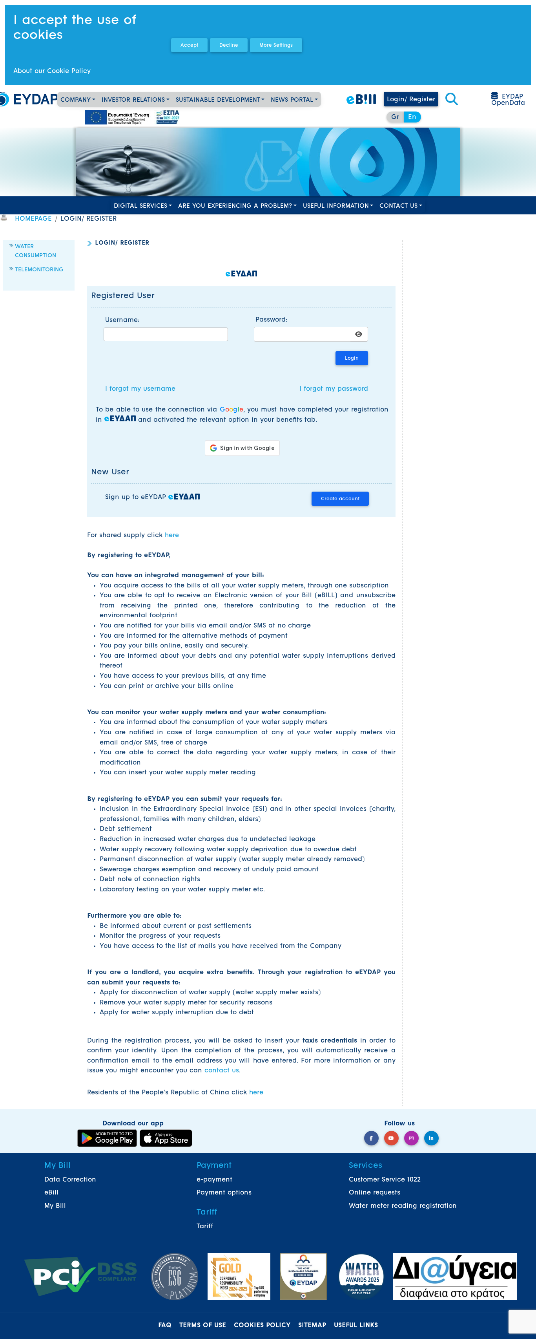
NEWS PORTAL (292, 100)
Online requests (374, 1193)
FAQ (164, 1326)
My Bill (55, 1206)
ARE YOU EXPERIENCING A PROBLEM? (235, 206)
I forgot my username (140, 389)
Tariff (205, 1227)
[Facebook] (371, 1138)
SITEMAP (312, 1326)
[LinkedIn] (431, 1138)
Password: (271, 320)
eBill (51, 1193)
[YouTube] (391, 1138)
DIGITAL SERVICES (140, 206)
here (172, 535)
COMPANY (75, 100)
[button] (451, 100)
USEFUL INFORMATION (336, 206)
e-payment (214, 1180)
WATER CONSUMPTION (35, 251)
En (412, 117)
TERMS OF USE (202, 1326)
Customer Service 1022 (385, 1180)
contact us (221, 1071)
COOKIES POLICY (262, 1326)
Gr (395, 117)
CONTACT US (398, 206)
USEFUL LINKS (356, 1326)
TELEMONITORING (39, 270)
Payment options (224, 1193)
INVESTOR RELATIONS (133, 100)
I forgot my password (333, 389)
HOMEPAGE (33, 219)
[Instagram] (411, 1138)
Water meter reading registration (403, 1206)
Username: (122, 320)
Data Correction (70, 1180)
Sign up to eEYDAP (136, 497)
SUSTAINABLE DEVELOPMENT (218, 100)
